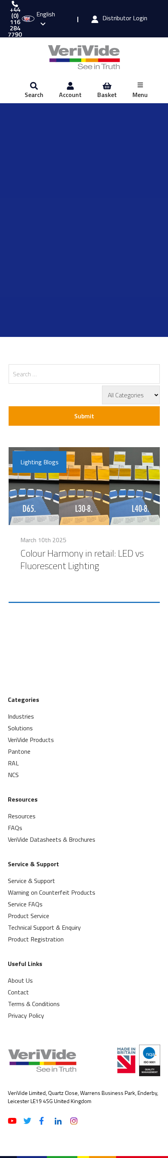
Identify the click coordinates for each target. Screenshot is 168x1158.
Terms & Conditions (34, 1003)
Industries (21, 716)
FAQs (15, 827)
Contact (18, 992)
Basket (107, 94)
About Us (20, 980)
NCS (13, 774)
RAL (13, 763)
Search (34, 94)
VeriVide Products (31, 739)
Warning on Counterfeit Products (51, 892)
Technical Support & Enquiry (44, 927)
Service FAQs (25, 904)
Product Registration (36, 939)
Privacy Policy (26, 1015)
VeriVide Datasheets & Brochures (51, 839)
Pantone (19, 751)
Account (70, 94)
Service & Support (31, 880)
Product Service (28, 915)
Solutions (20, 728)
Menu (140, 94)
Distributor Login (124, 19)
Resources (22, 816)
